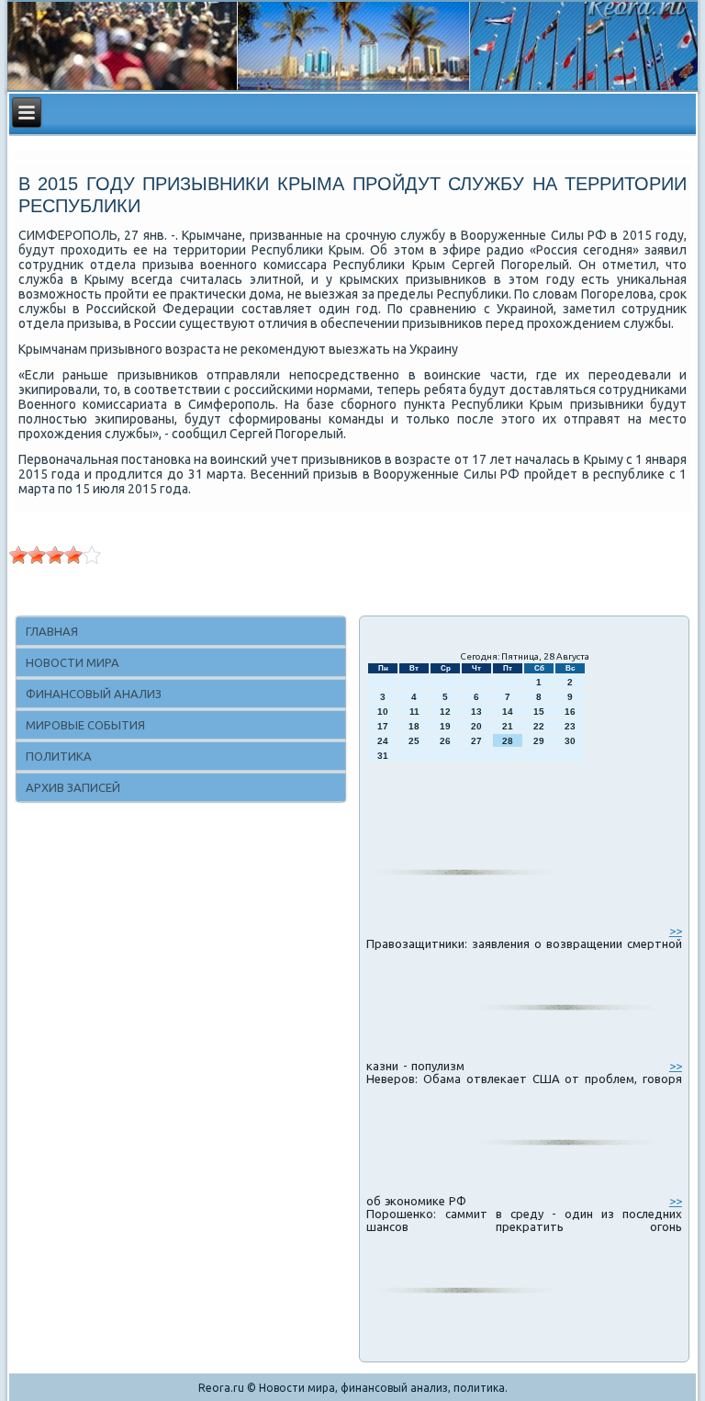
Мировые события (85, 724)
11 (414, 711)
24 (382, 741)
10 (382, 711)
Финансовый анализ (94, 693)
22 (538, 726)
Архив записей (73, 787)
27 (476, 741)
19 (445, 726)
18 (414, 726)
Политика (59, 756)
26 (445, 741)
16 (570, 711)
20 (476, 726)
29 (538, 741)
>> (675, 930)
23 (570, 726)
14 (507, 711)
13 (476, 711)
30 (570, 741)
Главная (52, 631)
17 (382, 726)
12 (445, 711)
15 (538, 711)
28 (507, 741)
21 (507, 726)
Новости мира (72, 662)
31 (382, 756)
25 (414, 741)
